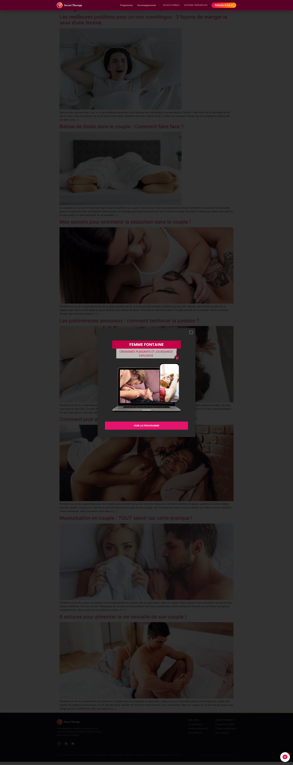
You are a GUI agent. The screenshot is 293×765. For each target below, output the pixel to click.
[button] (285, 757)
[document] (146, 382)
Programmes (126, 5)
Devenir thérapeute (196, 5)
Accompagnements (146, 5)
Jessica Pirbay (171, 5)
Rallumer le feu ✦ (224, 5)
